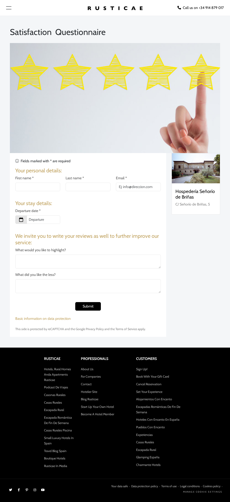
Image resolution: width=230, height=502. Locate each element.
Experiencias (144, 435)
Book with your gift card (152, 376)
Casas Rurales (53, 402)
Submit (88, 306)
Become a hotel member (97, 414)
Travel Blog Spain (55, 451)
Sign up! (141, 369)
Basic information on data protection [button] (43, 318)
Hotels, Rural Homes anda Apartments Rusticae (57, 374)
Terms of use (169, 486)
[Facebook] (18, 489)
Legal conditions (190, 486)
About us (87, 369)
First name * (24, 178)
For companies (91, 376)
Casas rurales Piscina (58, 430)
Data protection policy (144, 486)
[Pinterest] (26, 489)
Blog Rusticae (89, 399)
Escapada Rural (54, 410)
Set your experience (149, 392)
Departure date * (28, 211)
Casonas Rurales (55, 395)
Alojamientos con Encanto (154, 399)
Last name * (75, 178)
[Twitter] (10, 489)
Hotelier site (89, 392)
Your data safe (119, 486)
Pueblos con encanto (150, 427)
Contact (86, 384)
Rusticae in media (55, 466)
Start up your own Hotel (97, 407)
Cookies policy (212, 486)
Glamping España (147, 457)
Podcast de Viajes (56, 387)
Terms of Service (126, 329)
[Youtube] (43, 489)
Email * (121, 178)
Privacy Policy (95, 329)
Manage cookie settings (202, 491)
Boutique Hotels (54, 458)
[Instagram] (34, 489)
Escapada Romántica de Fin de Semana (58, 420)
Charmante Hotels (148, 465)
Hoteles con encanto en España (157, 420)
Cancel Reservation (148, 384)
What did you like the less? (35, 275)
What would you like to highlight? (40, 250)
